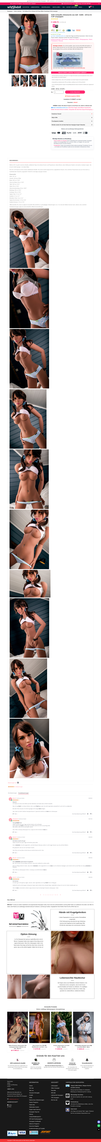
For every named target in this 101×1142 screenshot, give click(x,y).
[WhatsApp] (98, 1125)
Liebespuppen (35, 7)
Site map (31, 1088)
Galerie (31, 1085)
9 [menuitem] (57, 895)
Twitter (10, 1105)
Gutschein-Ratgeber (34, 1126)
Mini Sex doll (54, 1100)
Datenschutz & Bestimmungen (36, 1100)
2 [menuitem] (45, 895)
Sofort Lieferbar (71, 6)
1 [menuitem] (43, 895)
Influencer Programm (34, 1123)
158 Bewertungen (19, 786)
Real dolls (53, 1090)
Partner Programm (33, 1102)
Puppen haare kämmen (35, 1109)
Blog (80, 7)
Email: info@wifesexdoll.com (58, 36)
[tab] (72, 114)
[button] (15, 814)
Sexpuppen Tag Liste (34, 1111)
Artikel (8, 1083)
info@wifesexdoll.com (69, 3)
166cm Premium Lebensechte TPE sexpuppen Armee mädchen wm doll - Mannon (17, 1047)
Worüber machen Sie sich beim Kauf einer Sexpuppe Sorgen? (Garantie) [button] (68, 124)
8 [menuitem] (55, 895)
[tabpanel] (50, 845)
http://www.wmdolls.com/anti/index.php (74, 68)
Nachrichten (10, 1081)
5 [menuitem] (50, 895)
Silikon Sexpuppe (55, 1088)
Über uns (31, 1090)
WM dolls (53, 1092)
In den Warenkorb (75, 92)
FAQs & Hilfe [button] (54, 117)
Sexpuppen (26, 7)
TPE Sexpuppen (55, 1097)
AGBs (30, 1097)
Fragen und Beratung (12, 1084)
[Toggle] (98, 1129)
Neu (64, 7)
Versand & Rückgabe (34, 1092)
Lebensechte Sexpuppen (57, 1095)
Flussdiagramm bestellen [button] (57, 121)
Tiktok (9, 1106)
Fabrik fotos (32, 1104)
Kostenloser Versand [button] (56, 113)
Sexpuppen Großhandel (35, 1121)
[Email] (98, 1121)
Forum (8, 1086)
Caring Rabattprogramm (35, 1116)
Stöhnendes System (34, 1107)
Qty (52, 92)
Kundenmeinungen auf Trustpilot (37, 1128)
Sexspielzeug (45, 7)
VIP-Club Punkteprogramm (35, 1119)
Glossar (31, 1114)
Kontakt (31, 1095)
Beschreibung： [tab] (14, 160)
